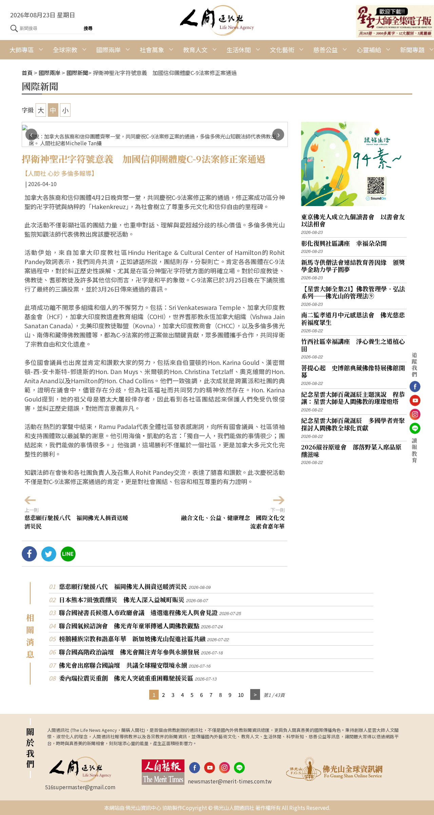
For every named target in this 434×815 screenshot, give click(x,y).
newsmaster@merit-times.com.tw (230, 781)
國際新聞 (77, 73)
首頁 (27, 73)
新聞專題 (412, 49)
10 (240, 694)
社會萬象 (152, 49)
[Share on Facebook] (29, 558)
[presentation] (31, 135)
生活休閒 (238, 49)
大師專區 (21, 49)
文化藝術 (282, 49)
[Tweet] (48, 558)
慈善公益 (325, 49)
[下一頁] (255, 695)
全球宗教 (65, 49)
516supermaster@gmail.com (80, 787)
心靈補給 (369, 49)
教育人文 (195, 49)
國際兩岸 (108, 49)
